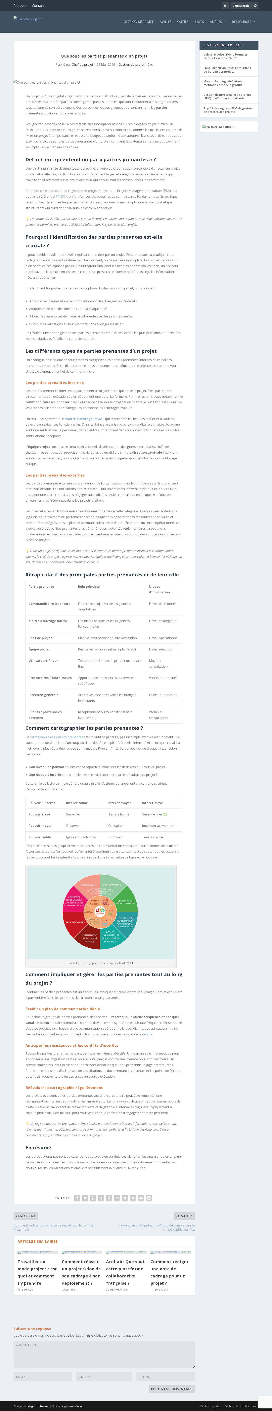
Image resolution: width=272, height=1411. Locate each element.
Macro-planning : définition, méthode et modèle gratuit (223, 83)
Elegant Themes (38, 1406)
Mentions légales (210, 1406)
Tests (199, 22)
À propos (20, 5)
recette (147, 1034)
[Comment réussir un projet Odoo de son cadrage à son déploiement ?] (82, 1252)
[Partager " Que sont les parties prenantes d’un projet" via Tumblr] (101, 1198)
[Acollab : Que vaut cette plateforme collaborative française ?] (126, 1252)
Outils (182, 22)
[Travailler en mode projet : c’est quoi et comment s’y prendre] (38, 1252)
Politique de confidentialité (241, 1406)
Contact (38, 5)
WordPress (76, 1406)
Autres (216, 22)
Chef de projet (82, 64)
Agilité (165, 22)
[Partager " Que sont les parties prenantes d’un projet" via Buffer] (125, 1198)
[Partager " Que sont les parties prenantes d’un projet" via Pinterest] (109, 1198)
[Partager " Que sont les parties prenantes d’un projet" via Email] (141, 1198)
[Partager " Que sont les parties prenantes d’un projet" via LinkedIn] (117, 1198)
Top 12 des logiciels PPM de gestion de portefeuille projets (228, 110)
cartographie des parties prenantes (56, 737)
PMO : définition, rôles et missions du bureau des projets (227, 69)
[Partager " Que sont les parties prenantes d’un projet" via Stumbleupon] (133, 1198)
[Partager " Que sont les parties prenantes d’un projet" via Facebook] (77, 1198)
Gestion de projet (138, 22)
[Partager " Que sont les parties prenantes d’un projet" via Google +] (93, 1198)
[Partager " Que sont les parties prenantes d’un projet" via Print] (149, 1198)
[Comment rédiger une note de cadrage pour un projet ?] (171, 1252)
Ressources (241, 22)
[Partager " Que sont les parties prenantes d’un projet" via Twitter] (85, 1198)
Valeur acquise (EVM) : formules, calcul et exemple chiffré (226, 56)
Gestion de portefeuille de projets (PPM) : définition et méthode (227, 96)
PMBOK (61, 196)
